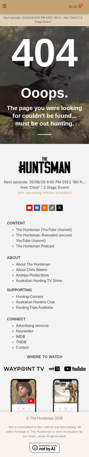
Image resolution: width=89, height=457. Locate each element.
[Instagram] (44, 208)
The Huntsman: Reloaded (37, 235)
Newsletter (24, 331)
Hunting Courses (29, 297)
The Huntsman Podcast (35, 246)
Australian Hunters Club (35, 302)
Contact (22, 347)
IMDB (20, 337)
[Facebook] (37, 208)
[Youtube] (29, 208)
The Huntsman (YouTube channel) (44, 230)
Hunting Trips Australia (34, 307)
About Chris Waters (31, 270)
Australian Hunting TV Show (39, 281)
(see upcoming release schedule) (44, 193)
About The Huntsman (33, 264)
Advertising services (32, 326)
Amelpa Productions (32, 275)
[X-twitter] (59, 208)
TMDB (21, 342)
